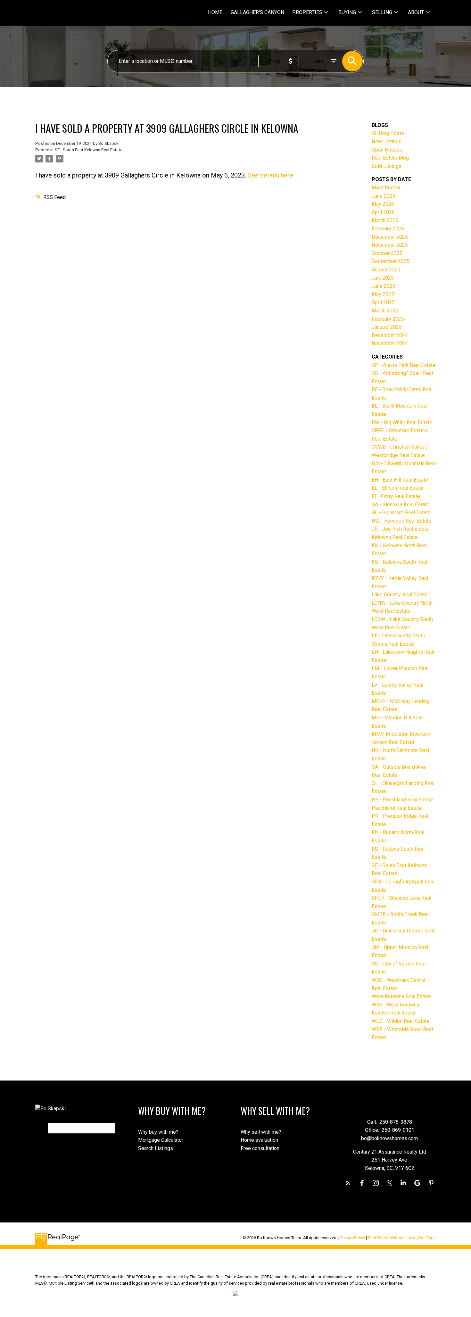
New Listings (386, 141)
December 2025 (390, 237)
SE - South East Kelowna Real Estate (88, 149)
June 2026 (383, 196)
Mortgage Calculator (160, 1140)
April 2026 (383, 212)
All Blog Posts (388, 133)
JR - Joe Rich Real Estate (400, 529)
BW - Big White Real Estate (402, 422)
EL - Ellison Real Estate (398, 488)
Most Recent (386, 188)
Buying (347, 12)
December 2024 (390, 335)
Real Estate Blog (390, 158)
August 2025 (386, 270)
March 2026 (385, 220)
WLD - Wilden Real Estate (400, 1021)
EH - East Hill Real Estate (400, 480)
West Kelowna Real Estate (401, 996)
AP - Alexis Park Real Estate (403, 365)
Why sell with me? (261, 1132)
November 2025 (390, 245)
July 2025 (383, 278)
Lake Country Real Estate (400, 595)
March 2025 (385, 311)
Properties (307, 12)
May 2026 (383, 204)
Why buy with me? (158, 1132)
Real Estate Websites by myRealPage (402, 1237)
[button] (348, 1183)
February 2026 (388, 229)
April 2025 (383, 302)
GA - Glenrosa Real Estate (400, 504)
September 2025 (390, 261)
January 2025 (387, 327)
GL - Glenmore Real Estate (401, 512)
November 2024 (390, 343)
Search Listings (155, 1148)
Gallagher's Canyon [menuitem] (257, 12)
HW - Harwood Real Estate (401, 521)
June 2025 (383, 286)
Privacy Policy (352, 1237)
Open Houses (387, 150)
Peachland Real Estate (397, 808)
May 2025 (383, 294)
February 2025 (388, 319)
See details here (270, 175)
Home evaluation (259, 1140)
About (416, 12)
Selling (382, 12)
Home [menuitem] (215, 12)
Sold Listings (386, 166)
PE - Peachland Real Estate (402, 800)
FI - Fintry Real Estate (396, 496)
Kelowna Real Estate (395, 537)
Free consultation (260, 1148)
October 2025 (387, 253)
